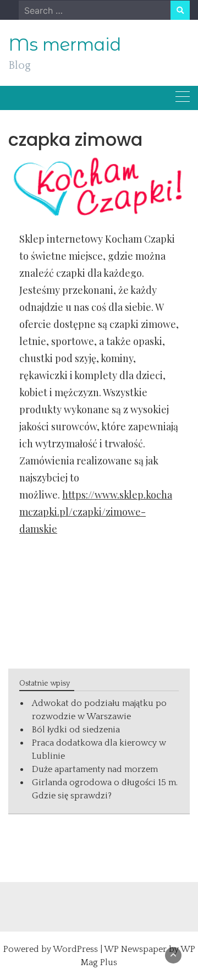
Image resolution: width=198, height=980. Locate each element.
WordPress (75, 949)
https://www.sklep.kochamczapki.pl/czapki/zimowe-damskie (95, 511)
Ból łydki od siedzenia (76, 730)
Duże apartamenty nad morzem (95, 769)
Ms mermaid (64, 44)
